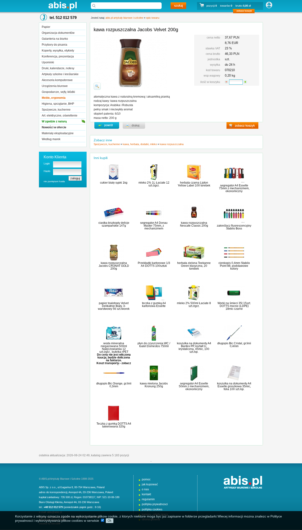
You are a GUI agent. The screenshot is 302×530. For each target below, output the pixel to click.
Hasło (47, 171)
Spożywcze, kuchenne (56, 109)
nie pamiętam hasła (54, 181)
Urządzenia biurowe (55, 86)
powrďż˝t (106, 125)
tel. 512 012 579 (63, 18)
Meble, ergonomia (54, 97)
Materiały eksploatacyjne (58, 133)
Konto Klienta (55, 157)
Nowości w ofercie (54, 127)
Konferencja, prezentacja (58, 56)
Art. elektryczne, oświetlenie (59, 115)
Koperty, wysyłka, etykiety (58, 50)
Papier (46, 27)
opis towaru (152, 17)
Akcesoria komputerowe (57, 80)
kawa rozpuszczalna (172, 144)
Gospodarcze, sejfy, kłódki (58, 92)
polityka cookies (152, 509)
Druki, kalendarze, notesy (58, 68)
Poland (101, 487)
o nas (145, 489)
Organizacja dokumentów (58, 32)
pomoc (146, 479)
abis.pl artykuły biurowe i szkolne (62, 6)
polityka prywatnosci (155, 504)
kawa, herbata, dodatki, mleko (140, 144)
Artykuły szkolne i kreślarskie (60, 74)
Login (47, 163)
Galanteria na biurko (55, 38)
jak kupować (150, 484)
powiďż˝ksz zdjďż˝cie (97, 86)
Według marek (51, 139)
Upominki (48, 62)
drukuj (134, 125)
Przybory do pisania (54, 44)
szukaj (178, 6)
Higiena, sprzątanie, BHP (58, 103)
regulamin (148, 499)
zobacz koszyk (245, 12)
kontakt (146, 494)
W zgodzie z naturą (54, 121)
